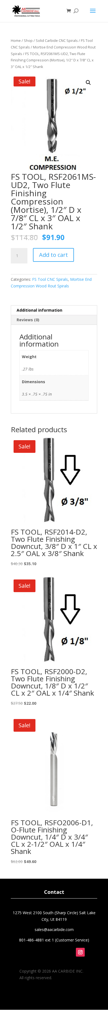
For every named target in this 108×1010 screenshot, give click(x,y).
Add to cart (53, 254)
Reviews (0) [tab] (28, 319)
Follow (85, 960)
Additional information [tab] (39, 310)
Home (16, 40)
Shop (28, 40)
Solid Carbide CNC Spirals (57, 40)
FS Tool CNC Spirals (50, 279)
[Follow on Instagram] (80, 952)
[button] (88, 83)
